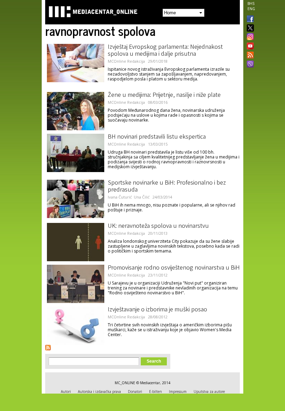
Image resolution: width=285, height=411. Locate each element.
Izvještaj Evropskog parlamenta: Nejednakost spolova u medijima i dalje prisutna (165, 51)
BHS (250, 3)
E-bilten (155, 391)
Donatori (135, 391)
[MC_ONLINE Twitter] (249, 28)
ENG (251, 8)
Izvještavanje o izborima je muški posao (157, 310)
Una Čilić (141, 197)
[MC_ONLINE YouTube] (249, 45)
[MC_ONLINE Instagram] (249, 37)
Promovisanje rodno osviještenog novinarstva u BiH (174, 268)
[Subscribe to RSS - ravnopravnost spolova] (48, 347)
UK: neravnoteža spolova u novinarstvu (158, 226)
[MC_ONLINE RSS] (249, 56)
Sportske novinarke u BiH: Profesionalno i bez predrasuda (167, 187)
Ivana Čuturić (120, 197)
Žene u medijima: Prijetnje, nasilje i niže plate (164, 95)
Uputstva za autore (209, 391)
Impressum (178, 391)
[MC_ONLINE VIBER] (249, 65)
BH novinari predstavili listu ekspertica (157, 137)
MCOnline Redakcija (126, 61)
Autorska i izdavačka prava (99, 391)
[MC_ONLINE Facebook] (249, 19)
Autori (66, 391)
